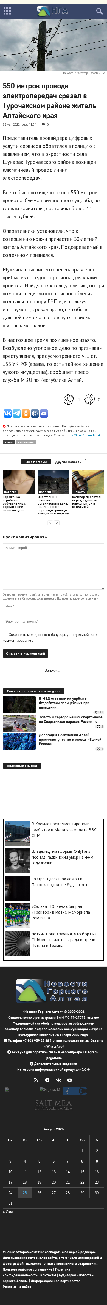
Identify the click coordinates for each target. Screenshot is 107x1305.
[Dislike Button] (89, 399)
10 (10, 1172)
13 (54, 1172)
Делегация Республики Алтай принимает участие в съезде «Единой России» (70, 739)
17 (10, 1182)
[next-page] (57, 522)
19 (39, 1182)
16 (97, 1172)
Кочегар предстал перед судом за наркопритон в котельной (86, 502)
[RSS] (37, 1081)
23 (97, 1182)
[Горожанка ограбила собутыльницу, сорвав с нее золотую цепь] (19, 482)
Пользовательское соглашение (27, 1269)
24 (10, 1193)
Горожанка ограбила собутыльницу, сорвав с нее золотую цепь (14, 503)
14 (68, 1172)
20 (54, 1182)
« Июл (8, 1211)
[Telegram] (48, 1081)
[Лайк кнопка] (69, 399)
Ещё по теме (36, 462)
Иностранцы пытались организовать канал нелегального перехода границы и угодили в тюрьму (53, 505)
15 (82, 1172)
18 (25, 1182)
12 (39, 1172)
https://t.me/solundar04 (83, 435)
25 (25, 1193)
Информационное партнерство (55, 1281)
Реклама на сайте (17, 1287)
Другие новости (68, 462)
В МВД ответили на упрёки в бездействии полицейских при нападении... (64, 703)
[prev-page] (50, 522)
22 (82, 1182)
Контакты (48, 1275)
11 (25, 1172)
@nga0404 (54, 1058)
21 (68, 1182)
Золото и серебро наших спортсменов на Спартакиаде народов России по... (71, 719)
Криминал (26, 442)
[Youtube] (70, 1081)
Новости (10, 492)
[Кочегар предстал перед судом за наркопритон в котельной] (88, 482)
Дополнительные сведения (55, 1064)
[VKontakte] (59, 1081)
